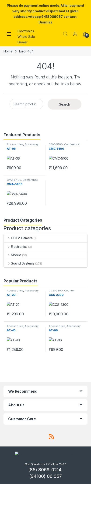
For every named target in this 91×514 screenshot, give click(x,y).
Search (65, 33)
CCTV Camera (22, 238)
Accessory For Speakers (22, 146)
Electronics (19, 247)
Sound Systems (22, 263)
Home (8, 51)
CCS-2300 (56, 290)
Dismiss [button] (45, 22)
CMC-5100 (56, 144)
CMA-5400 (14, 179)
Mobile (16, 255)
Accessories (15, 144)
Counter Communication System (64, 292)
